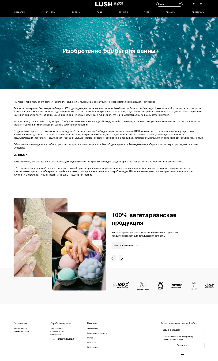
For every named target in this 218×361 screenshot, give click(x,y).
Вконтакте (182, 354)
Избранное (201, 4)
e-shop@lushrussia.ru (65, 339)
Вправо (122, 258)
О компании (92, 328)
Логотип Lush (109, 4)
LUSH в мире (92, 347)
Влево (112, 258)
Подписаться (182, 345)
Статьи (90, 338)
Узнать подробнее (123, 245)
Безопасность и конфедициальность (23, 330)
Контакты (91, 342)
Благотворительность (97, 333)
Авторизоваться (194, 4)
